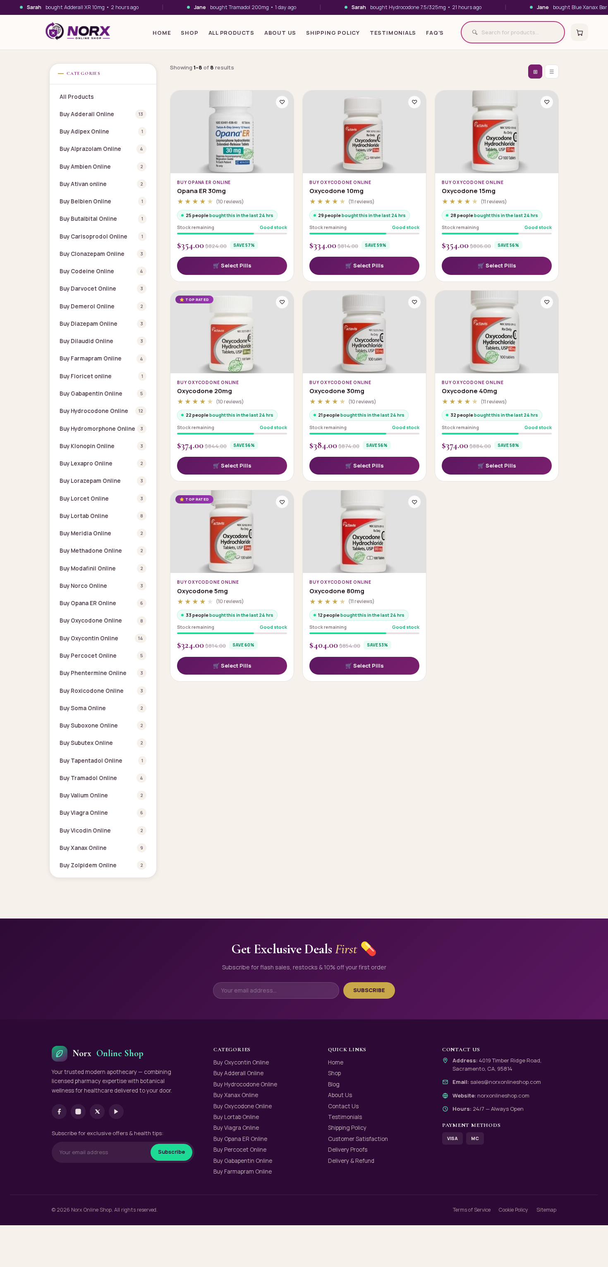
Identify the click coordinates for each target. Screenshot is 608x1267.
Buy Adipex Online (101, 131)
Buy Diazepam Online (101, 323)
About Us (280, 32)
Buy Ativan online (101, 184)
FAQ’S (435, 32)
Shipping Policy (333, 32)
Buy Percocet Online (101, 655)
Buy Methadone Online (101, 550)
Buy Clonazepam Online (101, 254)
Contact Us (343, 1106)
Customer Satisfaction (358, 1139)
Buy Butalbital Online (101, 218)
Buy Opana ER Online (101, 603)
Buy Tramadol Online (101, 778)
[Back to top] (587, 1250)
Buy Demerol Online (101, 306)
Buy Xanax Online (101, 848)
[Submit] (471, 32)
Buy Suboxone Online (101, 725)
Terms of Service (472, 1209)
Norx (108, 1053)
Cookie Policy (513, 1209)
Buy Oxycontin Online (101, 638)
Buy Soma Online (101, 708)
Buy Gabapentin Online (101, 393)
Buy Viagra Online (101, 812)
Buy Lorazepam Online (101, 480)
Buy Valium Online (101, 795)
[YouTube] (116, 1111)
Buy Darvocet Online (101, 288)
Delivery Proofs (347, 1149)
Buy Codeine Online (101, 271)
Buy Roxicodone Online (101, 690)
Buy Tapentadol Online (101, 760)
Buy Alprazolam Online (101, 149)
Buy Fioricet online (101, 376)
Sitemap (546, 1209)
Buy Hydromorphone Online (101, 428)
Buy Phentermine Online (101, 673)
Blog (334, 1084)
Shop (189, 32)
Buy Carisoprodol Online (101, 236)
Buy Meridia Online (101, 533)
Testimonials (393, 32)
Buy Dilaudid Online (101, 341)
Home (162, 32)
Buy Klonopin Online (101, 446)
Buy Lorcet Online (101, 498)
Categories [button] (84, 73)
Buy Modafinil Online (101, 568)
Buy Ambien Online (101, 166)
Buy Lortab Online (101, 516)
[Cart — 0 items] (579, 32)
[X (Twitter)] (97, 1111)
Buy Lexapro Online (101, 463)
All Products (231, 32)
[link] (232, 265)
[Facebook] (59, 1111)
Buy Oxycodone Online (101, 620)
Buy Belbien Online (101, 201)
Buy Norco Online (101, 585)
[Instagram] (78, 1111)
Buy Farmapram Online (101, 358)
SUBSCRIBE (369, 990)
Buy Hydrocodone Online (101, 411)
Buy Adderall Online (101, 114)
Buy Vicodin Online (101, 830)
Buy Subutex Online (101, 743)
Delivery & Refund (351, 1160)
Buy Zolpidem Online (101, 865)
